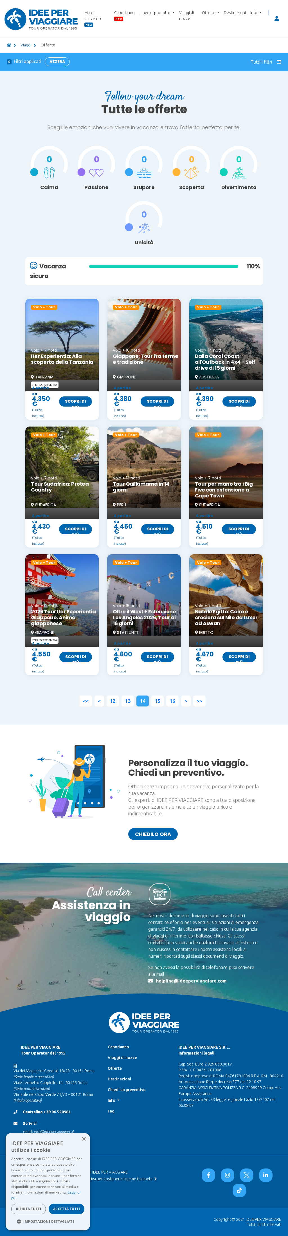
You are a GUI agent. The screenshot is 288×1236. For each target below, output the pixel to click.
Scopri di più (75, 402)
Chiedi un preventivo (127, 1089)
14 (142, 701)
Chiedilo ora (153, 834)
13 (127, 701)
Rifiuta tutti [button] (28, 1208)
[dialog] (48, 1181)
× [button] (84, 1139)
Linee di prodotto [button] (155, 12)
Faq (111, 1111)
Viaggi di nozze (186, 15)
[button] (47, 1221)
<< (86, 701)
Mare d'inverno (92, 18)
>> (199, 701)
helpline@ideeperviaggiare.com (191, 980)
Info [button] (254, 12)
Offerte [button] (209, 12)
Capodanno (124, 15)
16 (172, 701)
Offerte (115, 1068)
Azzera (57, 61)
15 (157, 701)
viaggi (26, 45)
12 (113, 701)
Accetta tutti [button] (66, 1208)
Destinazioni (235, 12)
